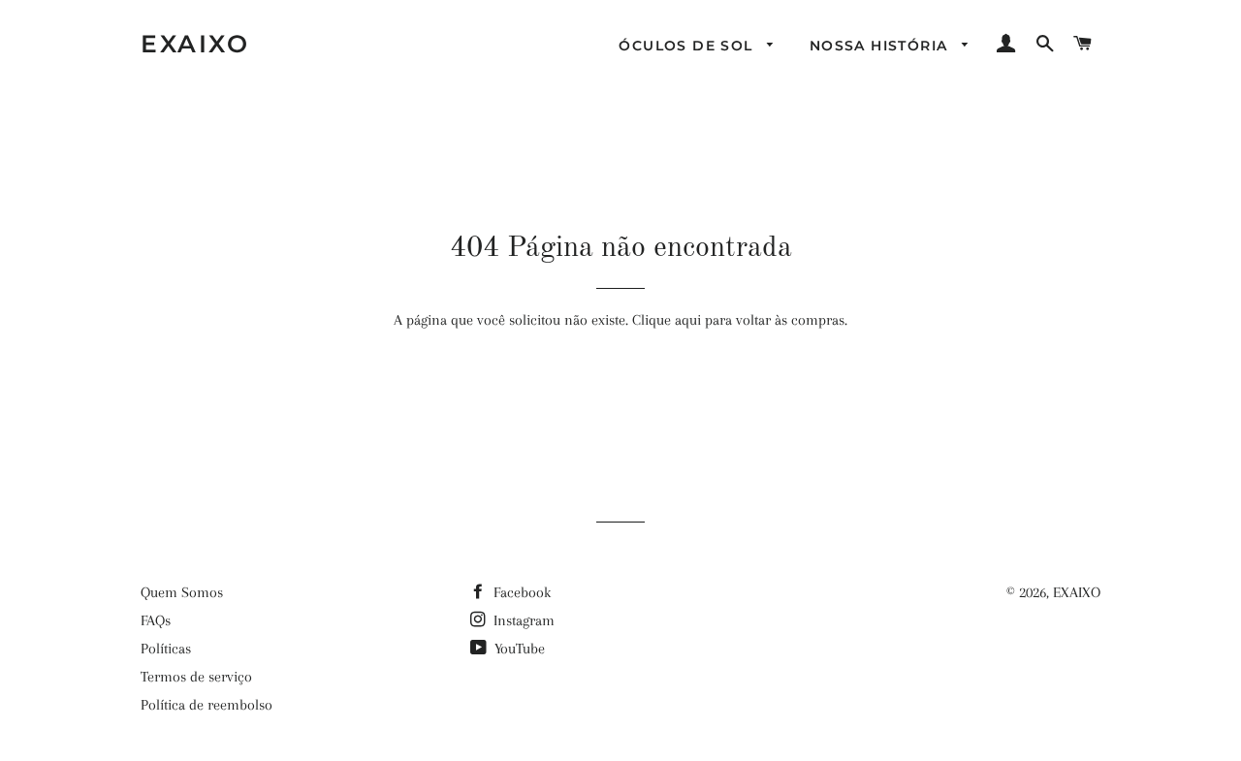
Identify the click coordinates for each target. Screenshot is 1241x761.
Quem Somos (182, 592)
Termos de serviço (196, 676)
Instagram (522, 620)
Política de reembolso (206, 704)
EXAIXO (195, 43)
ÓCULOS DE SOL (688, 45)
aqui (688, 320)
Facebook (520, 592)
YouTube (518, 648)
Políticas (166, 648)
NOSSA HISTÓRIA (881, 45)
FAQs (156, 620)
